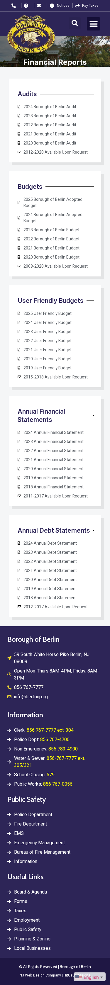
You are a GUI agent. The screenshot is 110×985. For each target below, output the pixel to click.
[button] (75, 23)
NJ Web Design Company (40, 975)
